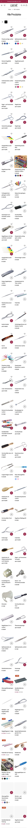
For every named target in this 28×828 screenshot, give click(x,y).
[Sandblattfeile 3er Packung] (20, 680)
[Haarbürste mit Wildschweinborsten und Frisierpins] (7, 549)
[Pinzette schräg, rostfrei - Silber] (2, 43)
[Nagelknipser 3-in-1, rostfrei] (7, 617)
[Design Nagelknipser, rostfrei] (7, 273)
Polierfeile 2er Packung (7, 752)
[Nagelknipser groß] (20, 53)
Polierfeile (17, 303)
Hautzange (17, 668)
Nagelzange (18, 126)
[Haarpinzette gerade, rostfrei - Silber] (16, 87)
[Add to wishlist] (11, 27)
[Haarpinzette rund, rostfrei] (20, 381)
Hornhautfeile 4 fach (7, 518)
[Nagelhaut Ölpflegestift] (20, 510)
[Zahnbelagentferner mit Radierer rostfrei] (20, 316)
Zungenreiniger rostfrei (7, 474)
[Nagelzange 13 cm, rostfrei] (20, 702)
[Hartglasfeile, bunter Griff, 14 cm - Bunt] (2, 152)
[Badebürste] (20, 745)
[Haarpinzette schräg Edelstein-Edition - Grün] (18, 175)
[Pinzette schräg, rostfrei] (7, 31)
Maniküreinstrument (6, 668)
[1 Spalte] (2, 22)
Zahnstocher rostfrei (20, 346)
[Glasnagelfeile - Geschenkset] (7, 788)
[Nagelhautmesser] (20, 812)
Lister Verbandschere (7, 388)
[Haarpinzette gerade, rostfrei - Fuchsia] (18, 87)
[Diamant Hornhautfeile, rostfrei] (7, 402)
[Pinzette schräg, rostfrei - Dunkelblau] (7, 43)
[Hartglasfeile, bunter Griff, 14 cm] (7, 138)
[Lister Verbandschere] (7, 381)
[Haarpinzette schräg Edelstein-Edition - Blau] (16, 175)
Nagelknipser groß (19, 61)
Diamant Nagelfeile (6, 61)
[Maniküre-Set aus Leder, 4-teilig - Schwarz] (5, 778)
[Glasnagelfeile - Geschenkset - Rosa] (2, 802)
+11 (9, 43)
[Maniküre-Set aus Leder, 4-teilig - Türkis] (7, 778)
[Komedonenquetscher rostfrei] (20, 489)
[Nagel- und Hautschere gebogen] (7, 96)
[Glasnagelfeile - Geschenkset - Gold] (7, 802)
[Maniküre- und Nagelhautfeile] (7, 702)
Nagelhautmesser (19, 820)
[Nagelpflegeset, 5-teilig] (7, 723)
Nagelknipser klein (6, 169)
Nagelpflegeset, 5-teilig (7, 731)
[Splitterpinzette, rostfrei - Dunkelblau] (16, 43)
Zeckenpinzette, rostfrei (7, 80)
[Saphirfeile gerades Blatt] (20, 138)
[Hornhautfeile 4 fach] (7, 510)
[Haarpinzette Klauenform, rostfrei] (20, 357)
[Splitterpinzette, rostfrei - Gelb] (20, 43)
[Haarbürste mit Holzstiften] (7, 489)
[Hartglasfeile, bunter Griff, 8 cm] (7, 250)
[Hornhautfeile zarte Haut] (20, 596)
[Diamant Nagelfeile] (7, 53)
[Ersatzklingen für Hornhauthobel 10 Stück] (7, 573)
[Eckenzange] (7, 530)
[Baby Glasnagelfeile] (20, 467)
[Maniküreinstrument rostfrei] (7, 295)
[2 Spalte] (6, 22)
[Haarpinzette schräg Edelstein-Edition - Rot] (20, 175)
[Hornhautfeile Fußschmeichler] (20, 207)
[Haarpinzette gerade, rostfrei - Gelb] (20, 87)
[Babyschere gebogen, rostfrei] (20, 185)
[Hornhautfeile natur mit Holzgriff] (7, 445)
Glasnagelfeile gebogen (7, 688)
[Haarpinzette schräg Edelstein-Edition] (20, 161)
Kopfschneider (5, 324)
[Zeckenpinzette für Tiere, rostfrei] (20, 273)
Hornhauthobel (18, 431)
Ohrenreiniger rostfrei (20, 257)
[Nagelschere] (20, 96)
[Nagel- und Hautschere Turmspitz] (20, 549)
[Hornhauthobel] (20, 424)
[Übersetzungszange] (20, 617)
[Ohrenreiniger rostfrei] (20, 250)
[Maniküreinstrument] (7, 660)
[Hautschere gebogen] (7, 118)
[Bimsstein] (7, 596)
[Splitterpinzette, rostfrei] (20, 31)
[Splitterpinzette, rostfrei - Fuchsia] (18, 43)
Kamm (3, 346)
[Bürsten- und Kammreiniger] (20, 788)
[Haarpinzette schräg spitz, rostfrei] (20, 228)
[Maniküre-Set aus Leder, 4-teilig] (7, 764)
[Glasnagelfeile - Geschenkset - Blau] (5, 802)
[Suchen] (21, 5)
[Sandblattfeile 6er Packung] (7, 812)
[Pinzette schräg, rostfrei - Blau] (5, 43)
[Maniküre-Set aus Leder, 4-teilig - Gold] (2, 778)
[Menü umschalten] (1, 5)
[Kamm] (7, 338)
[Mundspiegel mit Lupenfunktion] (20, 402)
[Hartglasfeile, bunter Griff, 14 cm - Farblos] (7, 152)
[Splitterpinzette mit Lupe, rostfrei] (7, 639)
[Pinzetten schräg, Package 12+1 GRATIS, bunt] (7, 357)
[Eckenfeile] (20, 530)
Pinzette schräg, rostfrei (7, 39)
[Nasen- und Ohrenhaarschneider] (20, 573)
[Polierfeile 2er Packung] (7, 745)
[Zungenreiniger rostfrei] (7, 467)
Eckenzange (4, 538)
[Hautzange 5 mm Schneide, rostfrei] (7, 207)
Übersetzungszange (19, 625)
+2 (22, 43)
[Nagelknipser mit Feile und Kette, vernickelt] (7, 228)
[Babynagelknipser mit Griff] (20, 764)
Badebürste (18, 752)
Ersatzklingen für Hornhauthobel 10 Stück (6, 582)
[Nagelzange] (20, 118)
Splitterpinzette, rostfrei (20, 39)
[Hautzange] (20, 660)
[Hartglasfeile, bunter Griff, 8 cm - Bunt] (2, 264)
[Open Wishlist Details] (4, 5)
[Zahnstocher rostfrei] (20, 338)
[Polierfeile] (20, 295)
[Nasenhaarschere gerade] (20, 445)
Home (9, 9)
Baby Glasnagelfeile (19, 474)
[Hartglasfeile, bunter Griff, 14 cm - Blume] (5, 152)
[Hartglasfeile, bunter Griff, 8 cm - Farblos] (5, 264)
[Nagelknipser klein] (7, 161)
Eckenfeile (17, 538)
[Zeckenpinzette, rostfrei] (7, 73)
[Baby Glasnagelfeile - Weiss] (20, 479)
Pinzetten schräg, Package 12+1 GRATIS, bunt (7, 367)
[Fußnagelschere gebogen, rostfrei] (7, 185)
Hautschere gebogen (7, 126)
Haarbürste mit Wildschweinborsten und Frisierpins (7, 559)
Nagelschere (18, 104)
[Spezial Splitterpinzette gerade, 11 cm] (20, 723)
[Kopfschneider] (7, 316)
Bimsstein (4, 604)
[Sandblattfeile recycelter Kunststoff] (7, 424)
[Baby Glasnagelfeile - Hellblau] (16, 479)
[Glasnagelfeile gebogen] (7, 680)
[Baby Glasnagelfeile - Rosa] (18, 479)
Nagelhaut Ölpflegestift (20, 518)
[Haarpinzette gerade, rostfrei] (20, 73)
